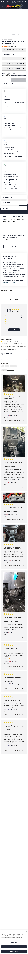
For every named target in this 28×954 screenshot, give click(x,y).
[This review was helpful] (19, 565)
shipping (4, 370)
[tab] (12, 34)
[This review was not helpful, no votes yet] (22, 420)
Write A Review (14, 329)
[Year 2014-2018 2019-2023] (14, 58)
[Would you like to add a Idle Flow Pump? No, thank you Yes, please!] (14, 69)
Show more (10, 370)
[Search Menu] (25, 6)
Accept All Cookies (14, 951)
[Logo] (14, 6)
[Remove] (4, 80)
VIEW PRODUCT (14, 246)
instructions (13, 366)
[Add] (8, 80)
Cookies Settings (14, 942)
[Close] (26, 931)
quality (6, 366)
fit (2, 366)
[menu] (3, 6)
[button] (26, 231)
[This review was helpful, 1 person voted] (19, 487)
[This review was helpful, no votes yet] (19, 420)
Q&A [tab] (10, 290)
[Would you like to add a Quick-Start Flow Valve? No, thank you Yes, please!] (14, 64)
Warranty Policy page (9, 282)
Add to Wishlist (9, 84)
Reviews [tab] (4, 290)
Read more (7, 413)
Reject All (14, 947)
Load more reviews (14, 760)
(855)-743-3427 (13, 180)
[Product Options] (14, 64)
